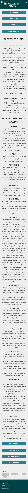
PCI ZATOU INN (14, 31)
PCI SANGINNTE (14, 456)
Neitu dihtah (5, 483)
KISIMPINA (14, 12)
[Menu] (2, 2)
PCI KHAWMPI (14, 463)
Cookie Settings (5, 488)
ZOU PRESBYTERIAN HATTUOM (14, 3)
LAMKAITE (14, 19)
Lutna (3, 490)
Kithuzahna (4, 482)
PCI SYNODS (14, 25)
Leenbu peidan (5, 485)
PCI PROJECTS (14, 450)
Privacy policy (5, 486)
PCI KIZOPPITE (14, 444)
